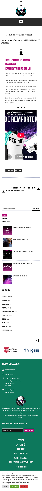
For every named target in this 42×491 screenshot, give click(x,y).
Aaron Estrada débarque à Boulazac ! (22, 264)
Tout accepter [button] (14, 486)
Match (3, 323)
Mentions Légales (21, 458)
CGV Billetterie (21, 467)
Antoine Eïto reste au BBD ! (20, 276)
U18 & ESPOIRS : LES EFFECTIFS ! (20, 239)
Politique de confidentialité (21, 462)
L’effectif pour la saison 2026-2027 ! (22, 227)
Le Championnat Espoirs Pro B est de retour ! (23, 188)
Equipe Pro (5, 315)
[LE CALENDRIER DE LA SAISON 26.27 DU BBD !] (7, 255)
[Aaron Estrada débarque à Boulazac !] (7, 267)
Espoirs (4, 319)
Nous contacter (21, 453)
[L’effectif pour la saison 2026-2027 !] (7, 230)
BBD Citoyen (5, 304)
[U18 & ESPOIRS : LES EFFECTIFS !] (7, 243)
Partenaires (5, 330)
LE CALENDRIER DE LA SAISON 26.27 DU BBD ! (23, 251)
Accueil (3, 40)
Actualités (12, 40)
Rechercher (36, 209)
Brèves (13, 64)
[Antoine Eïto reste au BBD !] (7, 279)
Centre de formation (8, 312)
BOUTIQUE (21, 449)
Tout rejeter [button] (24, 486)
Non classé (5, 326)
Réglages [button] (6, 486)
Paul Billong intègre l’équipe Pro (15, 191)
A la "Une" (20, 40)
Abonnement (5, 301)
